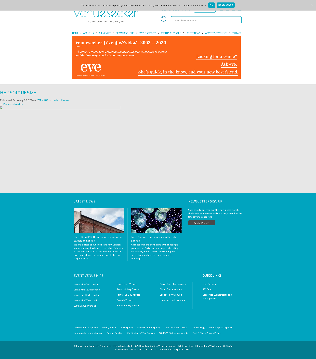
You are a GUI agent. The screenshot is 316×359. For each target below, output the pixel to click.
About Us (88, 33)
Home (75, 33)
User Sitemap (210, 284)
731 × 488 (42, 100)
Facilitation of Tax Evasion (141, 333)
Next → (18, 104)
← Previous (7, 104)
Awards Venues (125, 300)
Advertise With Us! (216, 33)
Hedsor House (60, 100)
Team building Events (128, 289)
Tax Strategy (198, 327)
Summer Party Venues (128, 305)
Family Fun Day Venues (128, 294)
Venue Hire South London (87, 289)
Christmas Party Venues (172, 300)
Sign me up (201, 222)
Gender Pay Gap (115, 333)
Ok (211, 5)
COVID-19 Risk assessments (173, 333)
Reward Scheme (125, 33)
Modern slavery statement (89, 333)
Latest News (193, 33)
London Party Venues (171, 294)
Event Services (147, 33)
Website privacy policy (220, 327)
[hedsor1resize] (60, 145)
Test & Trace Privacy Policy (207, 333)
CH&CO (188, 349)
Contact (236, 33)
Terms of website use (175, 327)
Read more (225, 5)
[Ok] (312, 5)
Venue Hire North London (87, 295)
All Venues (105, 33)
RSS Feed (207, 289)
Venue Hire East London (86, 284)
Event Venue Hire (88, 275)
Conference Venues (127, 284)
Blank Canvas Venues (85, 305)
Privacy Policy (109, 327)
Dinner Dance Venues (171, 289)
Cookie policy (126, 327)
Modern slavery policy (148, 327)
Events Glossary (171, 33)
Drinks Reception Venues (173, 284)
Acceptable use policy (86, 327)
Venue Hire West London (86, 300)
